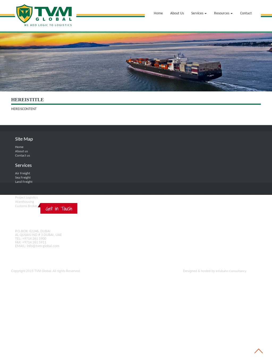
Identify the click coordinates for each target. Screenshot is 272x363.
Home (158, 13)
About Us (177, 13)
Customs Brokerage (28, 206)
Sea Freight (23, 177)
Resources (222, 13)
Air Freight (22, 173)
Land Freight (23, 182)
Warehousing (24, 202)
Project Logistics (26, 197)
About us (21, 151)
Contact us (22, 155)
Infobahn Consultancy (231, 271)
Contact (246, 13)
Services (197, 13)
